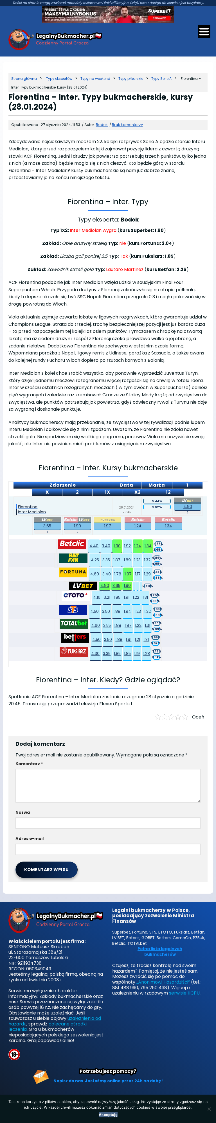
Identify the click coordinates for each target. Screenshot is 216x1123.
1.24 (137, 526)
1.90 (77, 526)
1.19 (137, 653)
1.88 (116, 611)
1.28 (146, 653)
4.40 (93, 546)
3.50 (106, 611)
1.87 (116, 560)
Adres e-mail (29, 838)
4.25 (95, 560)
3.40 (106, 546)
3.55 (107, 625)
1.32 (147, 560)
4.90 (187, 506)
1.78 (117, 574)
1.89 (127, 560)
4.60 (94, 574)
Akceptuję (108, 1114)
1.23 (137, 560)
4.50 (94, 611)
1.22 (136, 597)
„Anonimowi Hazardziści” (163, 982)
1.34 (168, 526)
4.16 (96, 597)
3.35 (106, 560)
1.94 (127, 611)
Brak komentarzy (127, 124)
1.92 (127, 546)
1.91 (126, 597)
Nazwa (22, 812)
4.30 (95, 653)
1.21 (137, 639)
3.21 (107, 597)
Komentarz (29, 764)
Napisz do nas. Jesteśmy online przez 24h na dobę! (108, 1081)
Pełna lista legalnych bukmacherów (160, 951)
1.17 (138, 574)
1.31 (145, 597)
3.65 (47, 526)
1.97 (107, 526)
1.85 (117, 597)
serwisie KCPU (184, 993)
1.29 (147, 574)
